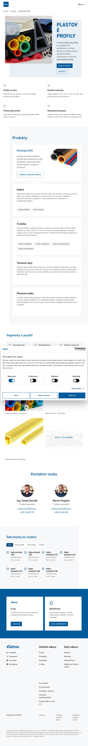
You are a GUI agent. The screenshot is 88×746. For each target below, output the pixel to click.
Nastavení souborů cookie (76, 717)
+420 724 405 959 (61, 512)
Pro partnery (44, 687)
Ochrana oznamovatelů (45, 696)
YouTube (13, 660)
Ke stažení (43, 683)
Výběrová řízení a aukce (71, 665)
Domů (5, 11)
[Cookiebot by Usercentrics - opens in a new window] (76, 349)
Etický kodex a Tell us (47, 702)
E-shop (42, 664)
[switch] (33, 380)
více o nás (16, 624)
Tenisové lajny (31, 545)
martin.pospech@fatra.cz (61, 508)
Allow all (72, 395)
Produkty (13, 11)
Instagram (13, 664)
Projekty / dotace (46, 691)
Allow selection (44, 395)
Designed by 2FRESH (13, 715)
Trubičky (41, 545)
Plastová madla (19, 545)
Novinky (67, 656)
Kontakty (62, 72)
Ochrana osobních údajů (59, 717)
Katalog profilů (64, 66)
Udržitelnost (69, 660)
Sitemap (42, 715)
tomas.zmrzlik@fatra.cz (27, 508)
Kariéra (67, 652)
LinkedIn (12, 652)
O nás (41, 652)
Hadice (10, 545)
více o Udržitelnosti (58, 624)
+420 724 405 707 (27, 512)
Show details (76, 388)
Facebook (13, 656)
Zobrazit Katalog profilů (30, 174)
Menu (80, 4)
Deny (16, 395)
